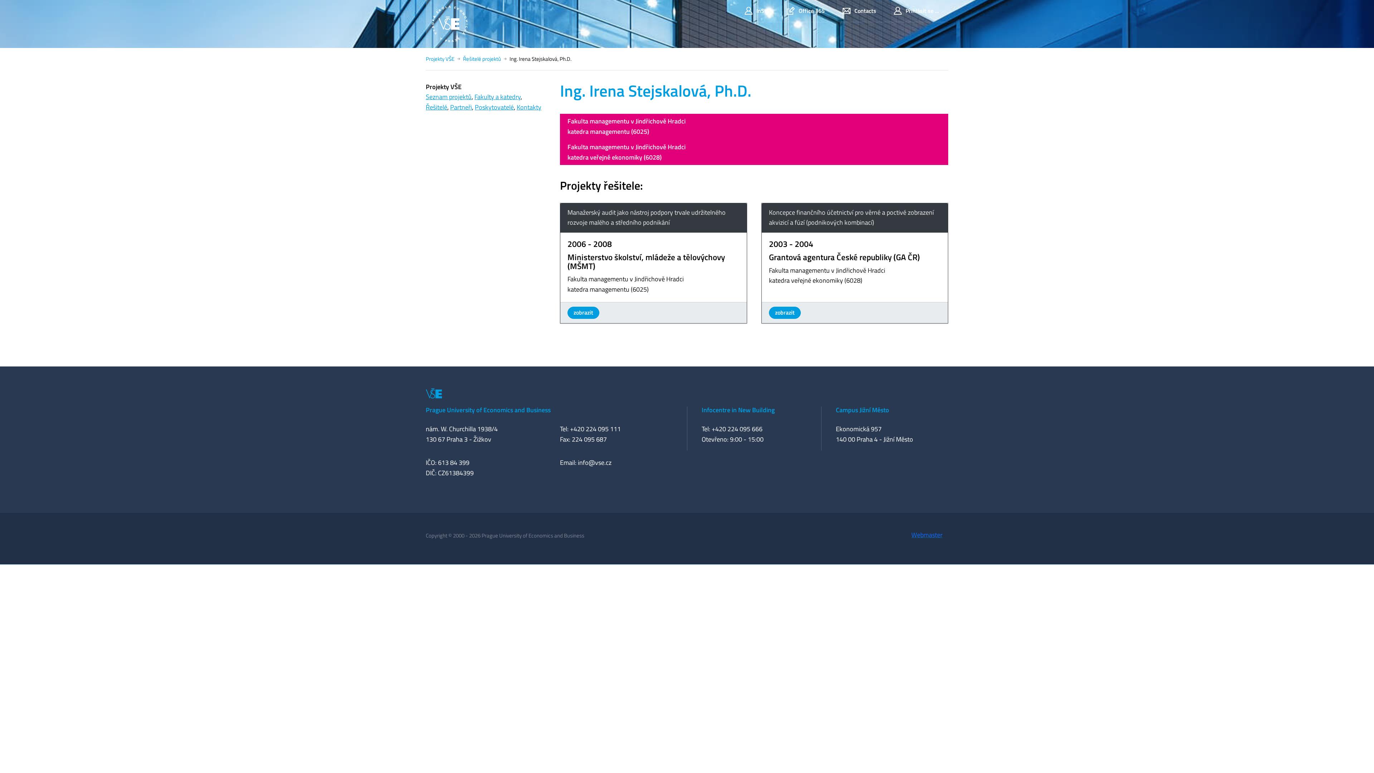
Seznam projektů (449, 97)
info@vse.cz (595, 462)
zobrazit (583, 312)
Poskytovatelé (494, 107)
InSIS (762, 10)
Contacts (865, 10)
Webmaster (926, 535)
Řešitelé (436, 107)
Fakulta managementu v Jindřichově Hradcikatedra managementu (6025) (626, 126)
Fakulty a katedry (497, 97)
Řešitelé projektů (482, 59)
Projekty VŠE (440, 59)
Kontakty (529, 107)
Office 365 (812, 10)
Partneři (461, 107)
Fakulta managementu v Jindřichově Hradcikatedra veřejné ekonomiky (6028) (626, 152)
